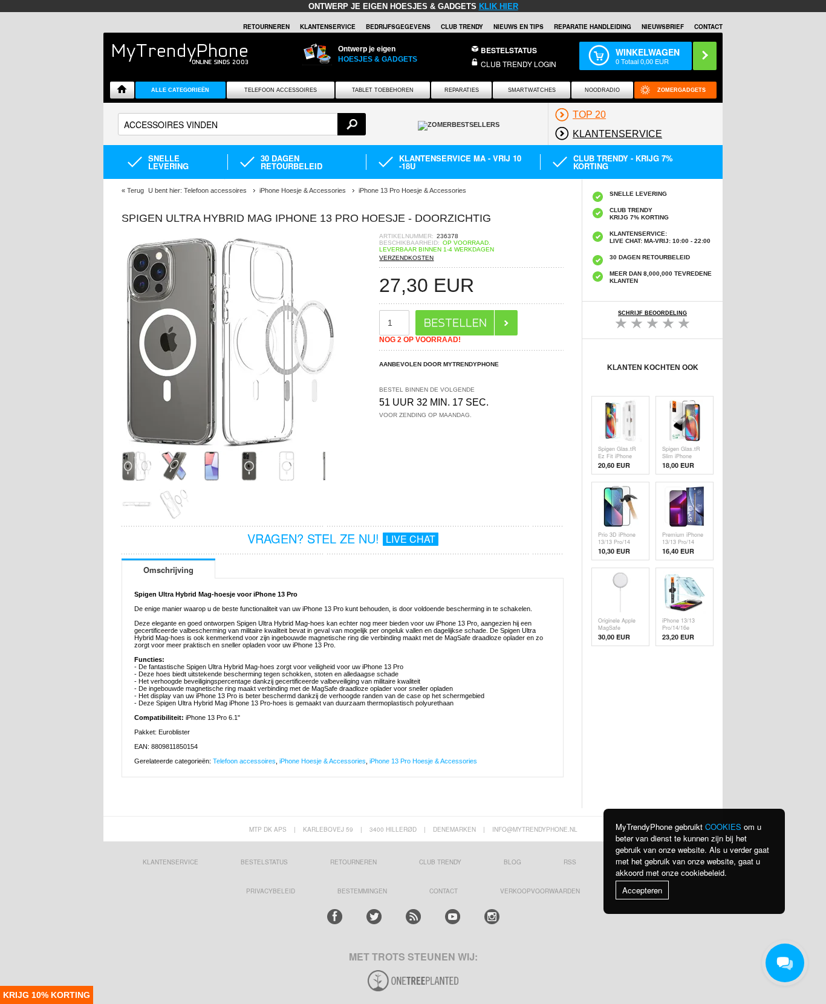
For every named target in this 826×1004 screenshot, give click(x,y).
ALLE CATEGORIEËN (180, 90)
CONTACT (443, 891)
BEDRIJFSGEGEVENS (398, 26)
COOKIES (723, 826)
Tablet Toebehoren (383, 90)
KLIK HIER (498, 6)
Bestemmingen (362, 891)
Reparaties (461, 90)
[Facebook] (334, 916)
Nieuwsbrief (663, 26)
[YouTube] (452, 916)
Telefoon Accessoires (280, 90)
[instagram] (491, 916)
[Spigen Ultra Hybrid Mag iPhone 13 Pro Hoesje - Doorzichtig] (230, 447)
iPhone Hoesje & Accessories (322, 761)
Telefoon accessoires (244, 761)
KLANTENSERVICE (328, 26)
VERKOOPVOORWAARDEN (540, 891)
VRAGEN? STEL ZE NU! (341, 538)
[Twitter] (374, 916)
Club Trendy (462, 26)
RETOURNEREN (266, 26)
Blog (512, 862)
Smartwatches (532, 90)
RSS (570, 862)
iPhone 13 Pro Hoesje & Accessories (423, 761)
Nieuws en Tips (518, 26)
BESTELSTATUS (509, 50)
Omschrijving (168, 569)
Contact (708, 26)
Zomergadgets (681, 90)
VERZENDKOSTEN (406, 257)
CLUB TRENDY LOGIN (518, 64)
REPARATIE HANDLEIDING (592, 26)
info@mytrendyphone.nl (534, 829)
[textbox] (242, 124)
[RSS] (413, 916)
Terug (135, 190)
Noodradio (602, 90)
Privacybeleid (270, 891)
